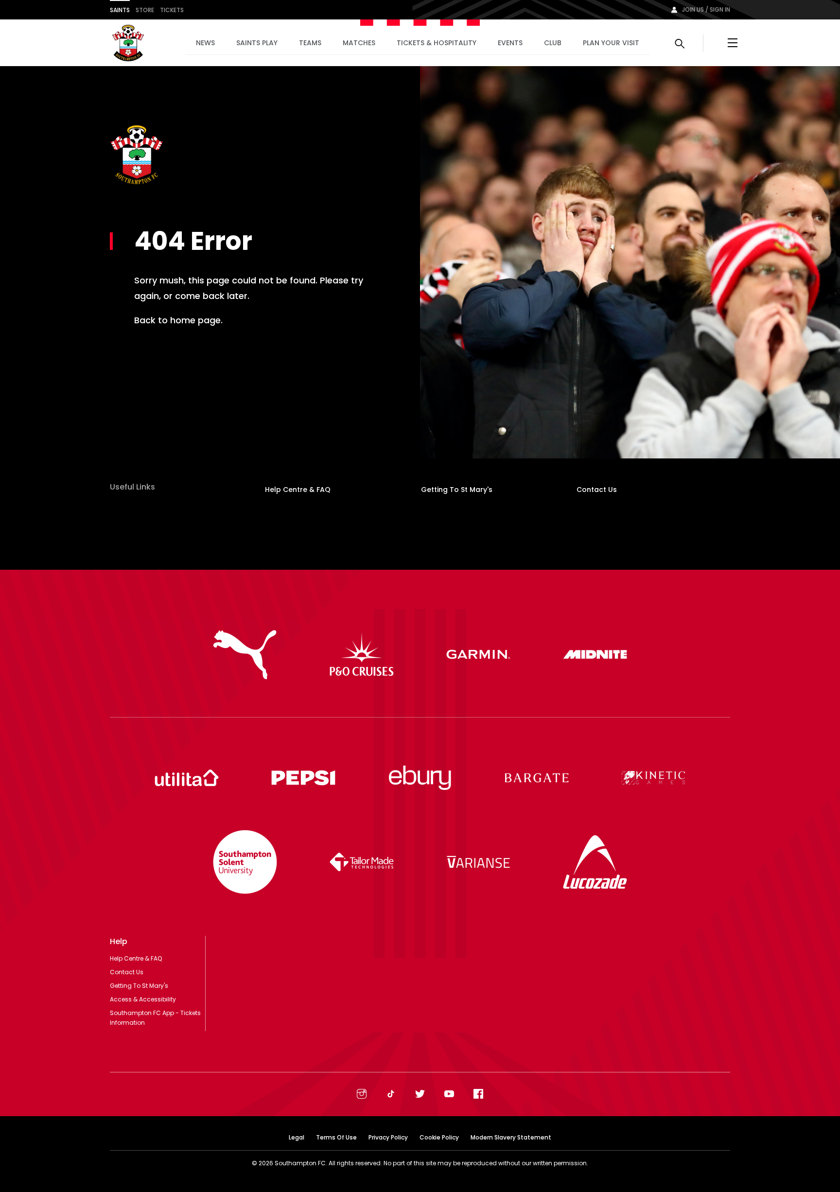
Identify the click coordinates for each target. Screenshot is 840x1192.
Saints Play (257, 43)
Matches (359, 43)
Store (145, 10)
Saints (120, 10)
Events (510, 43)
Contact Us (597, 489)
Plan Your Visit (611, 43)
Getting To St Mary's (456, 489)
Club (552, 43)
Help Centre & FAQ (298, 489)
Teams (310, 43)
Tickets (172, 10)
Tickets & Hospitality (436, 43)
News (205, 43)
